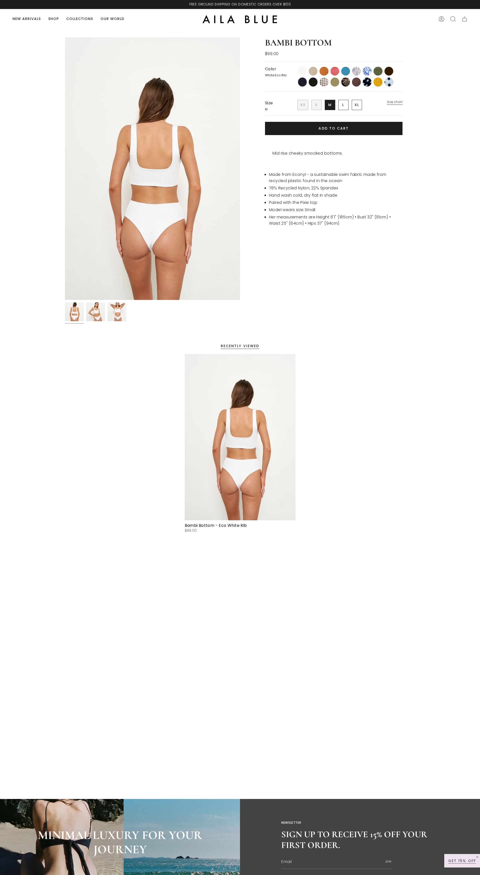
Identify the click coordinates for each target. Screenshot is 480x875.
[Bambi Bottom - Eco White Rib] (240, 437)
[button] (53, 19)
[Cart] (464, 19)
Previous (65, 169)
